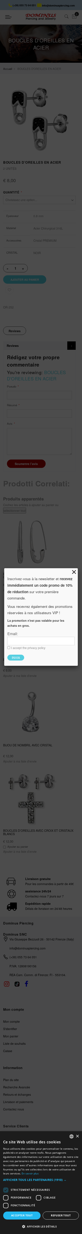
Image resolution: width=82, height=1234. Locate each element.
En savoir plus (30, 1173)
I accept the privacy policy (28, 648)
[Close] (74, 572)
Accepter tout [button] (22, 1215)
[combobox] (71, 1136)
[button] (41, 1180)
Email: (12, 633)
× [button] (77, 1136)
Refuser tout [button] (61, 1215)
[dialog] (41, 1182)
